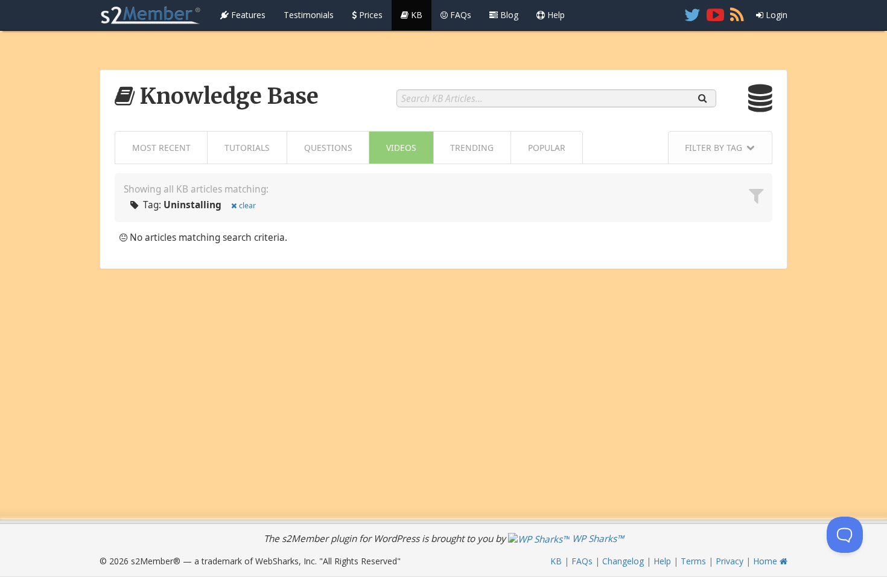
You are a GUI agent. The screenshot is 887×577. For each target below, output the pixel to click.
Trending (472, 147)
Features (247, 15)
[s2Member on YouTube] (715, 15)
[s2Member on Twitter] (692, 15)
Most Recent (161, 147)
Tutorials (247, 147)
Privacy (729, 561)
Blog (508, 15)
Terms (693, 561)
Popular (546, 147)
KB (415, 15)
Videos (401, 147)
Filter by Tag (713, 147)
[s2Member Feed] (737, 15)
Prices (370, 15)
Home (766, 561)
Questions (328, 147)
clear (247, 205)
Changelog (623, 561)
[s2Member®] (151, 15)
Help (555, 15)
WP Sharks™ (597, 538)
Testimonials (309, 15)
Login (775, 15)
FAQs (459, 15)
